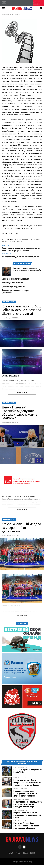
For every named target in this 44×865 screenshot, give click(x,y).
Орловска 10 (22, 241)
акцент (5, 241)
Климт (13, 241)
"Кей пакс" (36, 239)
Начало (11, 853)
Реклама (25, 853)
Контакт (32, 853)
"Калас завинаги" (23, 239)
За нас (18, 853)
